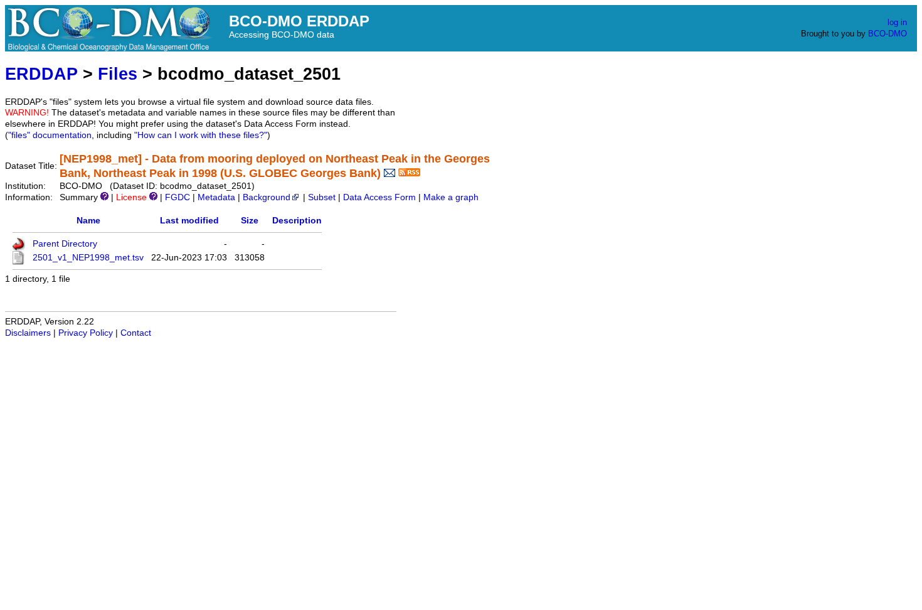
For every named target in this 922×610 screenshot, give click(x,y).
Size (249, 220)
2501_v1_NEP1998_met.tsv (88, 257)
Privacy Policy (85, 333)
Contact (135, 333)
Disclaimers (28, 333)
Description (297, 220)
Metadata (216, 197)
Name (88, 220)
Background (266, 197)
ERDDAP (41, 73)
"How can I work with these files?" (200, 135)
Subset (322, 197)
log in (897, 22)
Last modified (189, 220)
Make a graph (451, 197)
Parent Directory (65, 244)
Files (117, 73)
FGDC (177, 197)
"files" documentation (50, 135)
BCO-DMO (887, 33)
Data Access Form (379, 197)
